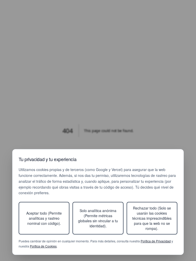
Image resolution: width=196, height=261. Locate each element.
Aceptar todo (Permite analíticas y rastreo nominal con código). (44, 218)
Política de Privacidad (156, 241)
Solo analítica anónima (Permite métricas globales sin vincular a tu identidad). (98, 218)
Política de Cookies (43, 246)
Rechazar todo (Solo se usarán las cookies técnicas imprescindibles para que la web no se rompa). (152, 218)
